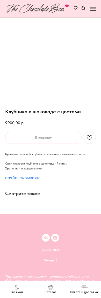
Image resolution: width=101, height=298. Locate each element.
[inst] (55, 238)
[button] (76, 8)
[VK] (46, 238)
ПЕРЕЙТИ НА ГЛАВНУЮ (22, 178)
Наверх (49, 260)
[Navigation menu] (93, 9)
